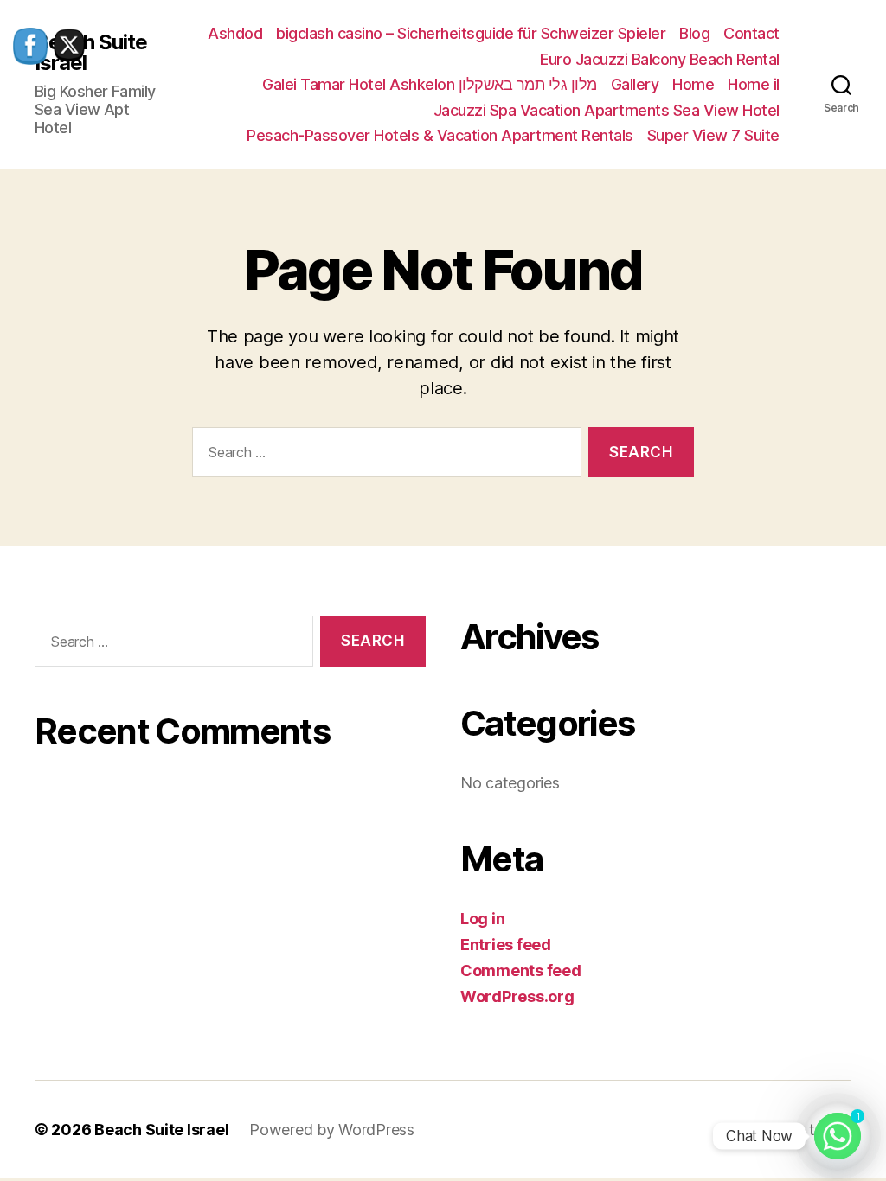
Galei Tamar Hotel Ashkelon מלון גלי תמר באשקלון (429, 84)
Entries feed (505, 944)
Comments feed (520, 970)
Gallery (635, 84)
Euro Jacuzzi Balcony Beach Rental (660, 59)
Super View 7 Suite (713, 135)
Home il (754, 84)
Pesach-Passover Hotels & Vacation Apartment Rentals (440, 135)
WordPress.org (517, 996)
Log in (482, 919)
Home (693, 84)
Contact (751, 33)
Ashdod (235, 33)
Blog (694, 33)
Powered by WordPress (331, 1129)
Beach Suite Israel (161, 1129)
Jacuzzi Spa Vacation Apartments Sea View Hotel (606, 110)
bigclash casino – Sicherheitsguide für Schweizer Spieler (470, 33)
